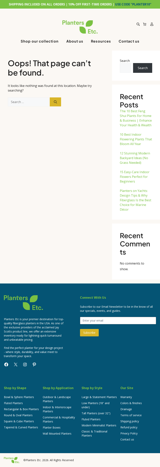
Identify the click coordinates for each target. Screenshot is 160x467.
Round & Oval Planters (18, 415)
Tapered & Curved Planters (21, 427)
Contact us (129, 41)
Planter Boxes (51, 427)
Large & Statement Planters (99, 397)
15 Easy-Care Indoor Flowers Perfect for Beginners (134, 177)
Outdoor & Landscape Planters (57, 399)
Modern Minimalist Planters (99, 425)
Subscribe (89, 332)
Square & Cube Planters (19, 421)
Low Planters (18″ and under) (95, 405)
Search (125, 61)
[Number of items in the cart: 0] (144, 24)
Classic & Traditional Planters (94, 433)
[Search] (55, 101)
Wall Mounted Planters (57, 433)
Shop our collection (40, 41)
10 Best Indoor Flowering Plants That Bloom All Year (136, 139)
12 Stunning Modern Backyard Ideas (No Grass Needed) (135, 158)
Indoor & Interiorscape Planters (57, 409)
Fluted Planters (13, 403)
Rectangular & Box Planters (21, 409)
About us (74, 41)
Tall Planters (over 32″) (96, 413)
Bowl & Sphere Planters (19, 397)
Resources (101, 41)
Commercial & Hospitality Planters (59, 419)
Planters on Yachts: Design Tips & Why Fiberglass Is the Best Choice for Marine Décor (135, 200)
